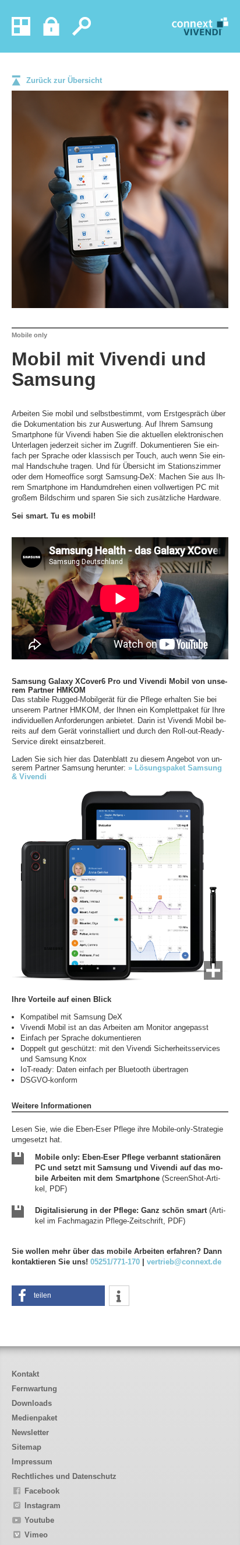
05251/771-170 (115, 1261)
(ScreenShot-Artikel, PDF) (129, 1173)
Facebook (41, 1491)
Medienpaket (34, 1417)
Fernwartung (34, 1388)
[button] (58, 1295)
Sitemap (26, 1447)
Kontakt (25, 1374)
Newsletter (30, 1432)
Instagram (42, 1505)
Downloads (32, 1403)
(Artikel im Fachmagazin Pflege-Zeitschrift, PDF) (130, 1215)
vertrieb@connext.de (184, 1261)
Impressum (32, 1461)
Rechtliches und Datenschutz (64, 1476)
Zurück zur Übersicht (64, 80)
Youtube (39, 1520)
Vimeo (36, 1534)
